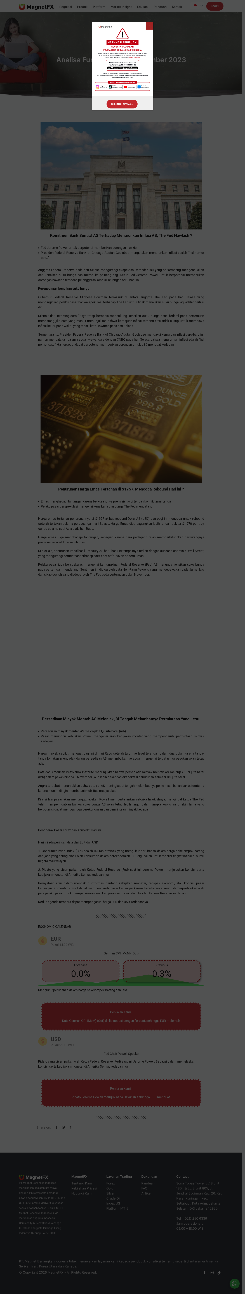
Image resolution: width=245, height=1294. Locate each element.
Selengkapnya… (122, 104)
